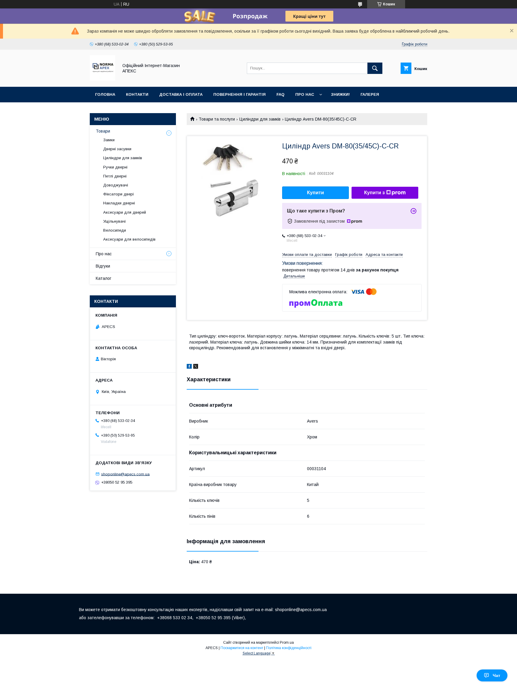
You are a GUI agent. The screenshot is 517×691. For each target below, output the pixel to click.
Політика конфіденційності (288, 648)
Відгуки (103, 266)
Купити (315, 192)
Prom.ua (287, 642)
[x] (195, 367)
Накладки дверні (119, 203)
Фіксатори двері (118, 194)
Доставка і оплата (181, 94)
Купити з (374, 192)
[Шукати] (374, 68)
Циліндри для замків (260, 119)
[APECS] (102, 79)
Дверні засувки (117, 149)
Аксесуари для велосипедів (129, 239)
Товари (103, 131)
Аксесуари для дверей (124, 212)
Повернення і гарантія (239, 94)
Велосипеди (114, 230)
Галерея (370, 94)
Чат (496, 675)
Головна (105, 94)
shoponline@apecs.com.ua (125, 474)
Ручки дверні (115, 167)
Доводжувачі (115, 185)
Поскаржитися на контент (242, 648)
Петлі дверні (115, 176)
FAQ (280, 94)
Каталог (103, 278)
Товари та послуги (217, 119)
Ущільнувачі (114, 221)
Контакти (137, 94)
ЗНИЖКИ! (340, 94)
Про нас (304, 94)
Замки (109, 140)
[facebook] (189, 367)
